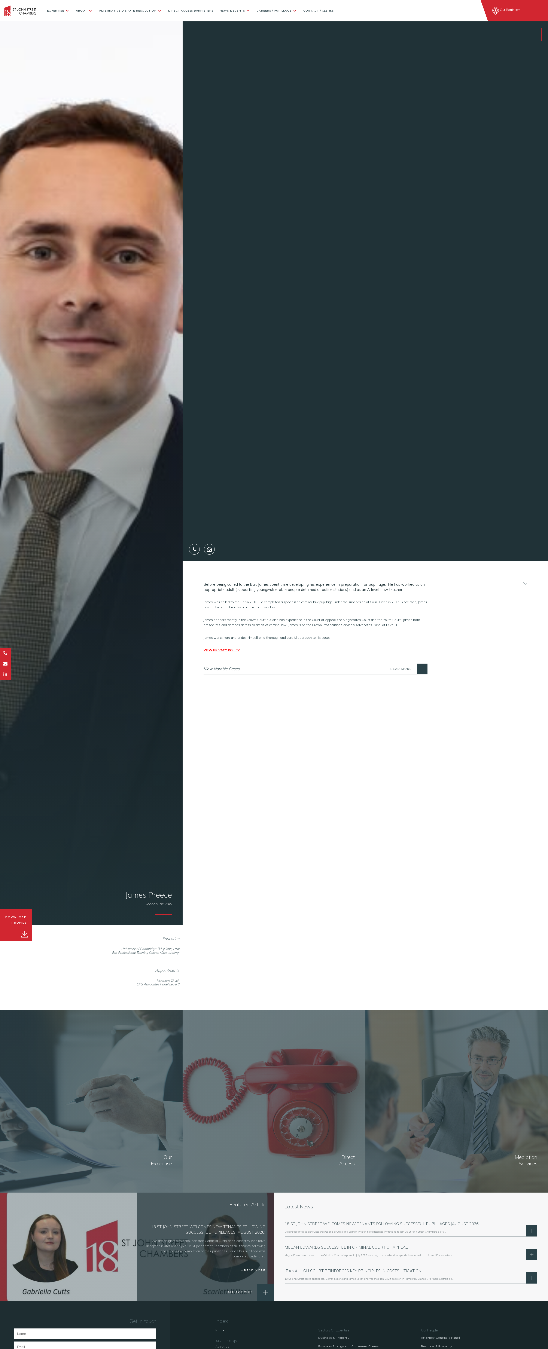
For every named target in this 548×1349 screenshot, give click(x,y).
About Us (222, 1346)
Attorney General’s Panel (440, 1337)
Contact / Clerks (318, 10)
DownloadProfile (16, 920)
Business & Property (333, 1337)
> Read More (253, 1270)
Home (220, 1330)
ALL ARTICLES (240, 1292)
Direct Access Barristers (190, 10)
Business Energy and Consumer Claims (348, 1346)
